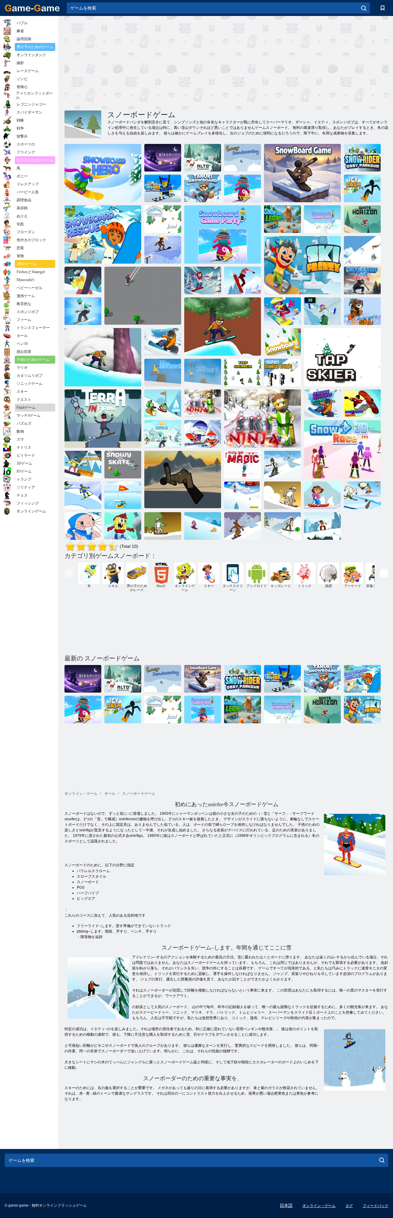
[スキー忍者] (202, 403)
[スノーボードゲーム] (302, 173)
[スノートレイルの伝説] (282, 219)
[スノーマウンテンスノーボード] (82, 464)
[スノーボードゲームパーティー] (242, 188)
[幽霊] (282, 464)
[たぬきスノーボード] (202, 188)
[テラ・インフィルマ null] (102, 418)
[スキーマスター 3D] (242, 280)
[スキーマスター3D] (162, 434)
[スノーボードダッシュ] (82, 280)
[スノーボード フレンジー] (362, 250)
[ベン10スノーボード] (282, 526)
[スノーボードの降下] (82, 526)
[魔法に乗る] (242, 464)
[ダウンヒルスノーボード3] (162, 526)
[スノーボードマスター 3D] (82, 311)
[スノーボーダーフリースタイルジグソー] (362, 403)
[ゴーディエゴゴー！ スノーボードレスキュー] (102, 234)
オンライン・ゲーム (319, 1206)
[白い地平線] (362, 219)
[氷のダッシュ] (362, 188)
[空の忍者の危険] (262, 418)
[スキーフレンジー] (302, 265)
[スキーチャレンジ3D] (202, 434)
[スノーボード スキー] (282, 342)
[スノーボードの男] (122, 495)
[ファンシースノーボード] (242, 158)
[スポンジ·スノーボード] (122, 526)
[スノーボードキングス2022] (162, 342)
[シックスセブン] (162, 158)
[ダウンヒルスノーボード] (162, 219)
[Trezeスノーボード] (162, 372)
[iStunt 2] (322, 526)
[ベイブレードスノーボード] (242, 495)
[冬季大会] (322, 311)
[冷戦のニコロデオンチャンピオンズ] (162, 403)
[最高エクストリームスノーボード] (82, 495)
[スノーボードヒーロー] (102, 173)
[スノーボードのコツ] (182, 480)
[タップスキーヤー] (342, 357)
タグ (349, 1206)
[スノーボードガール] (362, 311)
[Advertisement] (145, 62)
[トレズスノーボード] (202, 372)
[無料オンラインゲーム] (32, 8)
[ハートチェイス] (202, 280)
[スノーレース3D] (342, 449)
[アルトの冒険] (202, 158)
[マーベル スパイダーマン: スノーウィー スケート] (142, 296)
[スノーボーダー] (222, 326)
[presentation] (68, 573)
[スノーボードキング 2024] (362, 280)
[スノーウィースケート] (122, 464)
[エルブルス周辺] (162, 250)
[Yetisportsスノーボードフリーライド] (282, 372)
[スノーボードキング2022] (322, 403)
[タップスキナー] (242, 372)
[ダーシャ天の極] (322, 495)
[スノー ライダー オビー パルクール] (362, 158)
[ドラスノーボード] (202, 526)
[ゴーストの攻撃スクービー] (242, 526)
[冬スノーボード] (282, 495)
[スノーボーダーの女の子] (282, 311)
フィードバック (375, 1206)
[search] (363, 8)
